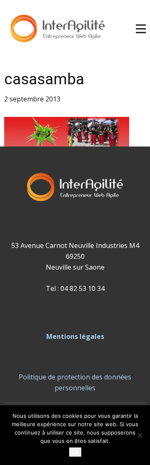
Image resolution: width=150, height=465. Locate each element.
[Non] (139, 435)
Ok (75, 452)
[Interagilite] (57, 29)
